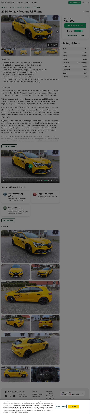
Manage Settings (61, 406)
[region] (45, 406)
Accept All (73, 406)
